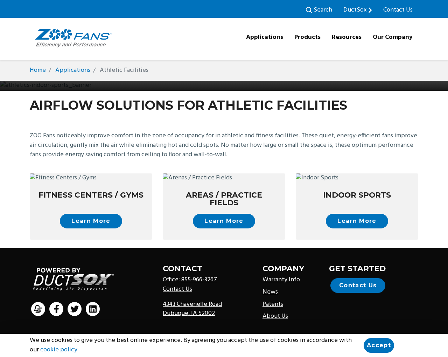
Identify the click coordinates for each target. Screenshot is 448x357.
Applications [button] (264, 37)
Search (322, 10)
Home (38, 70)
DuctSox (355, 10)
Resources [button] (347, 37)
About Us (275, 316)
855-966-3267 (199, 280)
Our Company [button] (393, 37)
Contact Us (398, 10)
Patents (272, 304)
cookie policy (58, 350)
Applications (72, 70)
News (270, 292)
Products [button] (307, 37)
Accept (379, 345)
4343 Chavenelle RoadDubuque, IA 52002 (192, 309)
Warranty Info (281, 280)
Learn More (90, 221)
